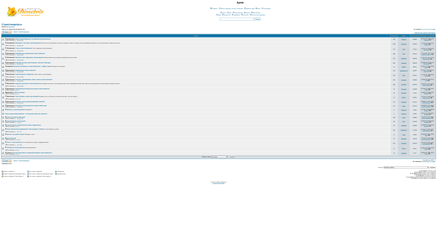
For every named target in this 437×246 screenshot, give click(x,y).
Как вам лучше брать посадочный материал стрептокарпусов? (32, 152)
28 (20, 71)
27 (18, 71)
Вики (219, 15)
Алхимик (426, 40)
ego (426, 80)
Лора (403, 117)
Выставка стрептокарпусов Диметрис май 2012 (30, 101)
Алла (403, 134)
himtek (404, 67)
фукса (404, 148)
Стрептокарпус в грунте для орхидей (26, 96)
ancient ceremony (426, 54)
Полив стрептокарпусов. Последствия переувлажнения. (33, 39)
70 (22, 45)
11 (19, 103)
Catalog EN (237, 15)
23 (20, 86)
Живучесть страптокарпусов (16, 109)
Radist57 (403, 39)
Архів (15, 32)
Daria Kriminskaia (426, 118)
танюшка (403, 63)
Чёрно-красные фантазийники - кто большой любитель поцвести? (26, 113)
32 (22, 118)
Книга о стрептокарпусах (14, 142)
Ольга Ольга (426, 98)
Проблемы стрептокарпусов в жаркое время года (30, 105)
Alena (426, 89)
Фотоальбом (256, 12)
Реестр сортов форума (258, 15)
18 (22, 76)
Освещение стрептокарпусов (16, 147)
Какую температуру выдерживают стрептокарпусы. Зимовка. (26, 129)
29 (22, 71)
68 (18, 45)
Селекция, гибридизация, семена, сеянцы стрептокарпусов (33, 79)
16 (18, 76)
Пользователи (238, 12)
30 (18, 118)
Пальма (403, 113)
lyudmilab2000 (426, 144)
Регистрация (267, 8)
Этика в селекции (19, 92)
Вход (258, 8)
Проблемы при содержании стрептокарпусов (29, 57)
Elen (404, 49)
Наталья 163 (426, 59)
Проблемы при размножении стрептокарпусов (30, 53)
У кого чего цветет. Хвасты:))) (16, 117)
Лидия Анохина (426, 102)
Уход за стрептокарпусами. (23, 48)
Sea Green (11, 26)
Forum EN (246, 15)
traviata (426, 44)
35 (22, 60)
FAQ (230, 12)
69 (20, 45)
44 (18, 80)
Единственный (11, 138)
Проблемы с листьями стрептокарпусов (28, 43)
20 (18, 40)
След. (433, 29)
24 (18, 54)
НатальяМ (426, 63)
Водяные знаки (250, 8)
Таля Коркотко (426, 130)
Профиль (214, 8)
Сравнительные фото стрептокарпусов (27, 83)
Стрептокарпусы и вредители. (24, 74)
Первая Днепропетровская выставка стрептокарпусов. (32, 88)
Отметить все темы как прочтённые (425, 32)
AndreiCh (403, 110)
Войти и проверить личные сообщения (232, 8)
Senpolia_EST (404, 70)
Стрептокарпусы (12, 24)
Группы (248, 12)
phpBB (217, 182)
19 (18, 50)
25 (20, 54)
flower (426, 149)
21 (20, 40)
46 (20, 64)
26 (22, 54)
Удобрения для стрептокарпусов (25, 70)
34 (20, 60)
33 (18, 60)
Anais (403, 106)
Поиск (224, 12)
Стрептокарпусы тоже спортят (16, 121)
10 (18, 103)
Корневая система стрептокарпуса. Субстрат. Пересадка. (33, 62)
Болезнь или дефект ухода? (15, 134)
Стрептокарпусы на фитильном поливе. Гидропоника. (24, 125)
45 (18, 64)
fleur (404, 75)
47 (22, 64)
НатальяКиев (426, 85)
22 (22, 40)
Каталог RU (227, 15)
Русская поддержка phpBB (218, 183)
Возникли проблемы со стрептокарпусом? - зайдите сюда (32, 66)
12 (22, 103)
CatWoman (404, 130)
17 (20, 76)
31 (20, 118)
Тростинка (426, 49)
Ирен (426, 76)
